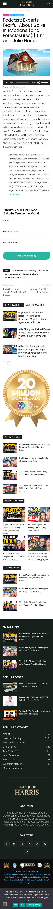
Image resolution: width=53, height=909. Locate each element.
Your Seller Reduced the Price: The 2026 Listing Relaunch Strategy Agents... (33, 488)
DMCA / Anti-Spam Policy (34, 880)
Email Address (10, 242)
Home (5, 10)
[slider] (45, 82)
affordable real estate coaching (23, 270)
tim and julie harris (30, 274)
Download (19, 87)
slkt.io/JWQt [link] (13, 194)
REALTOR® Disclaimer (26, 874)
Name (6, 220)
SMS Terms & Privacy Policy (15, 877)
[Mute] (38, 82)
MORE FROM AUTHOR (35, 305)
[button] (4, 4)
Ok (15, 905)
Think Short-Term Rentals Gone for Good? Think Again (14, 292)
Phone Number (10, 231)
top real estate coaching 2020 (15, 277)
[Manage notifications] (5, 904)
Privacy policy (34, 905)
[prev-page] (4, 363)
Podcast (13, 10)
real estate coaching (12, 274)
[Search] (49, 4)
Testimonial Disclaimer (33, 877)
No (22, 905)
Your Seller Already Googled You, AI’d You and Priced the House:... (14, 556)
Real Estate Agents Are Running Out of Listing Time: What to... (37, 528)
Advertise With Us (10, 874)
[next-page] (9, 363)
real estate (43, 270)
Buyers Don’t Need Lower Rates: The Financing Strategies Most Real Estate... (34, 447)
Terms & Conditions (42, 874)
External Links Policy (17, 880)
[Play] (6, 82)
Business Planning (25, 10)
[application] (26, 82)
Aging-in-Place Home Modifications (40, 290)
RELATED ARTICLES (13, 305)
